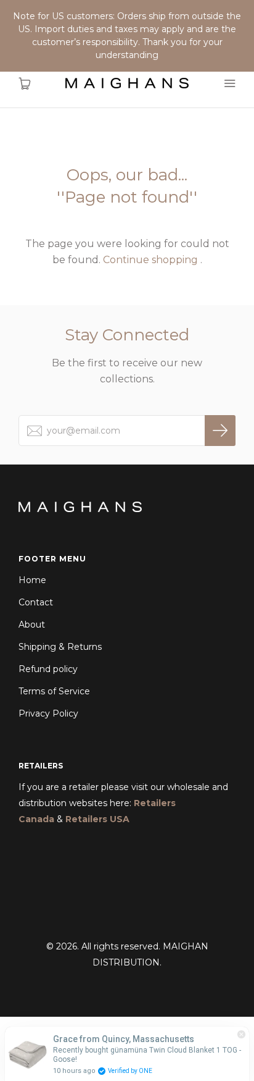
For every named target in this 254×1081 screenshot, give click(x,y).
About (31, 624)
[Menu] (229, 83)
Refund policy (48, 669)
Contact (35, 602)
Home (32, 580)
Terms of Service (54, 691)
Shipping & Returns (60, 646)
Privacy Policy (48, 713)
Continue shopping (150, 260)
